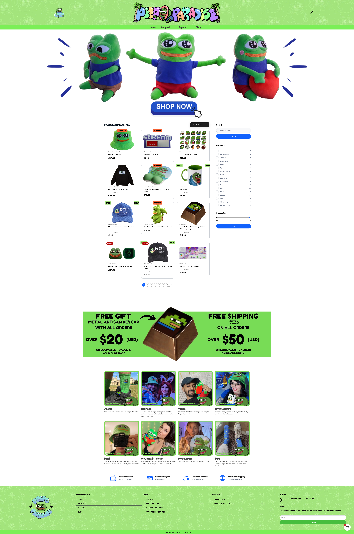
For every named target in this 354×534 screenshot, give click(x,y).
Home (153, 27)
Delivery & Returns (154, 508)
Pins (180, 152)
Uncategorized (225, 205)
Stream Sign (224, 202)
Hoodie (222, 175)
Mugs (222, 185)
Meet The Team (152, 503)
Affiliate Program (162, 476)
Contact (150, 499)
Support (183, 27)
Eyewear (223, 168)
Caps (222, 164)
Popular (223, 195)
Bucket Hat (224, 161)
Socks (222, 198)
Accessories (224, 151)
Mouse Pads (224, 181)
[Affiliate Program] (150, 478)
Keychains (223, 178)
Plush (222, 192)
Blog (198, 27)
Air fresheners (225, 154)
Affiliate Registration (156, 512)
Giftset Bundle (225, 171)
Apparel (223, 158)
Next (163, 285)
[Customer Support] (186, 478)
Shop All (165, 27)
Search (233, 136)
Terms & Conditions (222, 503)
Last (168, 285)
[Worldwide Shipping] (222, 478)
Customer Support (200, 476)
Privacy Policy (220, 499)
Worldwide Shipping (236, 476)
